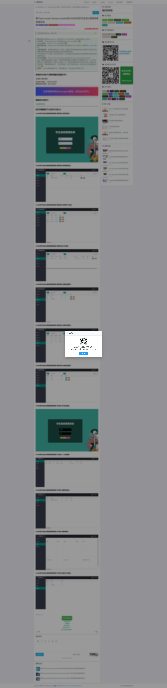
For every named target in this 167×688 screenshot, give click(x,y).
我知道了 (83, 353)
